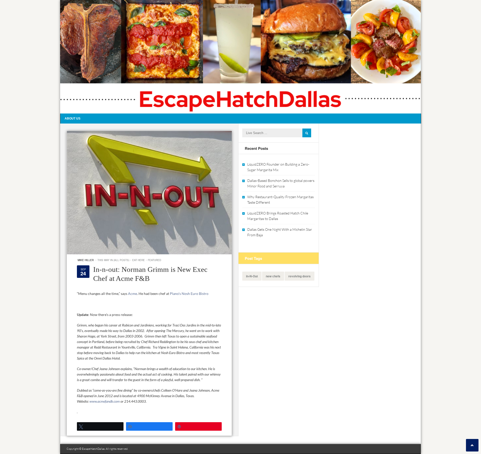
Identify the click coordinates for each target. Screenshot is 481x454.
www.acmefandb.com (104, 401)
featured (154, 260)
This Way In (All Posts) (113, 260)
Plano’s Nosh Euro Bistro (189, 293)
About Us (72, 118)
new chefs (273, 276)
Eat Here (138, 260)
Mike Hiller (86, 260)
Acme (132, 293)
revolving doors (299, 276)
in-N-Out (252, 276)
